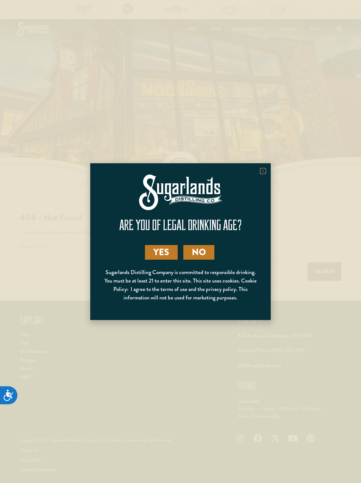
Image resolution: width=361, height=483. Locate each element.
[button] (263, 171)
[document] (180, 241)
